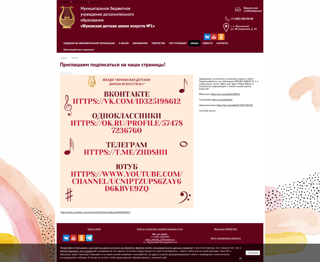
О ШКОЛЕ (124, 43)
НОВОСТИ (207, 43)
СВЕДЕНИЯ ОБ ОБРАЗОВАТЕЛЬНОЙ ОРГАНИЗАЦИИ (89, 43)
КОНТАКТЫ (222, 43)
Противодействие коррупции (79, 49)
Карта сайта (94, 229)
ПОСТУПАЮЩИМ (177, 43)
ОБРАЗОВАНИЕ (140, 43)
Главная (63, 58)
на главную (64, 2)
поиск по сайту (80, 2)
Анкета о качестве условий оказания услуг (160, 229)
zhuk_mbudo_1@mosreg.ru (160, 239)
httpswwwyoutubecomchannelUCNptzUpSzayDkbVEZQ (95, 212)
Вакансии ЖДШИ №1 (225, 229)
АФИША (194, 43)
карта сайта (96, 2)
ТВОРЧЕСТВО (158, 43)
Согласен (253, 252)
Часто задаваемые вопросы (225, 238)
